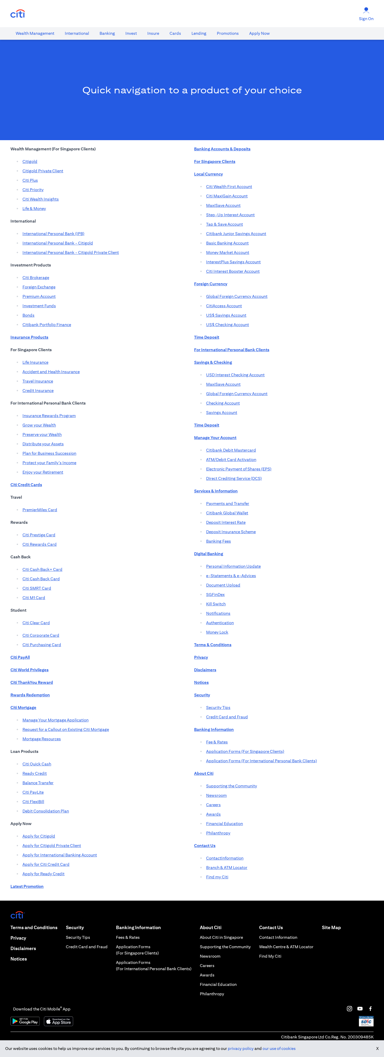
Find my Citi (217, 876)
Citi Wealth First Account (229, 186)
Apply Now (259, 33)
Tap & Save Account (224, 224)
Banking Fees (218, 541)
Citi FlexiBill (33, 801)
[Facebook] (370, 1008)
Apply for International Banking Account (59, 855)
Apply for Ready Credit (43, 873)
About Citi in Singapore (221, 937)
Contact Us (271, 927)
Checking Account (223, 403)
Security (75, 927)
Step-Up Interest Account (230, 214)
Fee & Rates (217, 742)
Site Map (331, 927)
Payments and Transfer (227, 503)
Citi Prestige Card (38, 534)
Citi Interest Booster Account (233, 271)
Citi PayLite (33, 792)
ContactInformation (224, 858)
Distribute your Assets (43, 443)
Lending (198, 33)
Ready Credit (34, 773)
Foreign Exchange (38, 287)
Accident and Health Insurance (51, 371)
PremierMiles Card (39, 509)
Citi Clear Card (36, 622)
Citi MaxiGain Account (227, 196)
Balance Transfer (38, 782)
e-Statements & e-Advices (231, 575)
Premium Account (39, 296)
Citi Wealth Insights (40, 199)
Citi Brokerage (35, 277)
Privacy (18, 938)
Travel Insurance (37, 381)
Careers (213, 804)
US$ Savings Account (226, 315)
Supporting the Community (231, 785)
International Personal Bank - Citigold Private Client (70, 252)
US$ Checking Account (227, 324)
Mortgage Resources (41, 738)
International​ (77, 33)
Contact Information (278, 937)
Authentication (220, 622)
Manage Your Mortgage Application (55, 720)
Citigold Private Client (42, 170)
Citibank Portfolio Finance (46, 324)
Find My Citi (270, 956)
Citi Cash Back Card (41, 578)
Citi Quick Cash (36, 764)
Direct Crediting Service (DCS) (234, 478)
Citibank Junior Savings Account (236, 233)
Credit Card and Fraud (227, 716)
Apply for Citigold (38, 836)
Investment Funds (39, 305)
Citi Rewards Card (39, 544)
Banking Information (138, 927)
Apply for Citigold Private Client (51, 845)
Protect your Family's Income (49, 462)
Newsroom (216, 795)
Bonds (28, 315)
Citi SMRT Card (36, 588)
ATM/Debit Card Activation (231, 459)
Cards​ (175, 33)
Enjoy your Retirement (42, 472)
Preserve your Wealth (42, 434)
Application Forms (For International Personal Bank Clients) (261, 760)
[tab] (35, 33)
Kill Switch (216, 603)
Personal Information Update (233, 566)
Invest (131, 33)
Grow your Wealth (39, 425)
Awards (213, 814)
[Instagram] (349, 1008)
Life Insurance (35, 362)
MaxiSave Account (223, 205)
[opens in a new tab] (17, 13)
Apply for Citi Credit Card (45, 864)
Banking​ (107, 33)
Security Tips (218, 707)
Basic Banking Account (227, 243)
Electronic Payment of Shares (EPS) (238, 469)
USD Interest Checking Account (235, 374)
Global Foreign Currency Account (236, 296)
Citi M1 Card (33, 597)
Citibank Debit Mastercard (231, 450)
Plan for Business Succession (49, 453)
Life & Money (34, 208)
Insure (153, 33)
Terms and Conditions (33, 927)
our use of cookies (279, 1048)
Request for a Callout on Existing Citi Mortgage (65, 729)
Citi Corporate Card (40, 635)
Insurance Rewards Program (49, 415)
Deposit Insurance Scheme (231, 531)
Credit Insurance (38, 390)
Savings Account (221, 412)
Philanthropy (218, 833)
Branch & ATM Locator (226, 867)
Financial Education (224, 823)
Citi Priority (33, 189)
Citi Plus (30, 180)
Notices (18, 959)
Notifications (218, 613)
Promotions (228, 33)
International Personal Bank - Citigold (57, 243)
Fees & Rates (128, 937)
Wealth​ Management (35, 33)
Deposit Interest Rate (226, 522)
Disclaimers (23, 948)
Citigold (29, 161)
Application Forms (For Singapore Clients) (245, 751)
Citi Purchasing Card (41, 644)
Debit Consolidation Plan (45, 811)
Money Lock (217, 632)
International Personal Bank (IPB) (53, 233)
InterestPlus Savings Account (233, 261)
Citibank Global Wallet (227, 512)
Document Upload (223, 585)
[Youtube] (360, 1008)
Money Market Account (227, 252)
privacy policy (241, 1048)
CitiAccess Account (224, 305)
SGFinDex (215, 594)
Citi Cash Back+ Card (42, 569)
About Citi (211, 927)
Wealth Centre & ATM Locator (286, 946)
